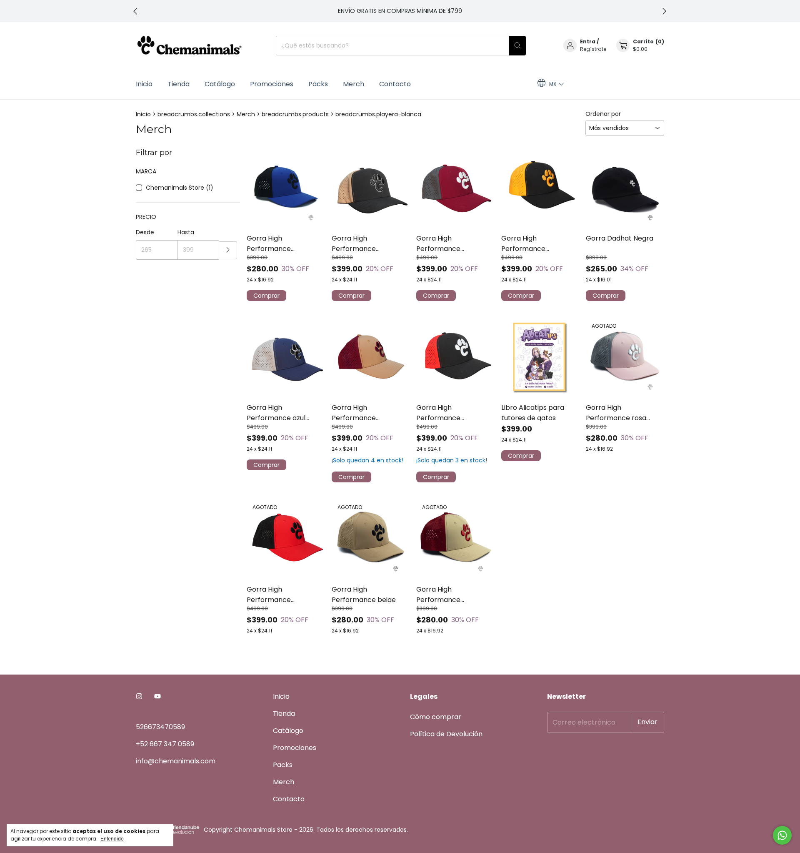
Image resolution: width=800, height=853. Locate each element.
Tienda (179, 84)
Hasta (186, 232)
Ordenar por (603, 114)
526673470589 (160, 727)
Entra (587, 41)
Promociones (271, 84)
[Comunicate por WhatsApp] (782, 835)
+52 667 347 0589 (165, 744)
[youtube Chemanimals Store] (157, 696)
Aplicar (228, 250)
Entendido (112, 839)
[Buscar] (517, 45)
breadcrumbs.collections (194, 114)
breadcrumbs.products (295, 114)
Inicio (144, 84)
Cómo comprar (435, 717)
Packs (318, 84)
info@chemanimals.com (175, 761)
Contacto (395, 84)
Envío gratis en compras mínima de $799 (400, 11)
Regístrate (593, 49)
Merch (353, 84)
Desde (145, 232)
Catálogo (220, 84)
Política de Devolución (446, 734)
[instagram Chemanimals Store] (139, 696)
